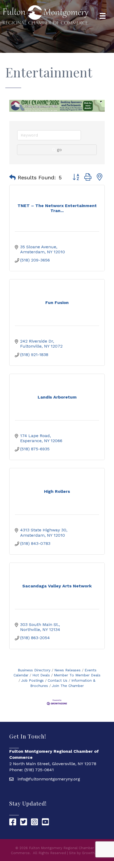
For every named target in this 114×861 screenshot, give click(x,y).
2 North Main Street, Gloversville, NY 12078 (52, 763)
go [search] (59, 149)
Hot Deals (41, 675)
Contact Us (57, 680)
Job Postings (32, 680)
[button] (12, 177)
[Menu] (103, 15)
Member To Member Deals (77, 675)
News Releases (67, 670)
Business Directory (34, 670)
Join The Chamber (68, 686)
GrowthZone (92, 853)
